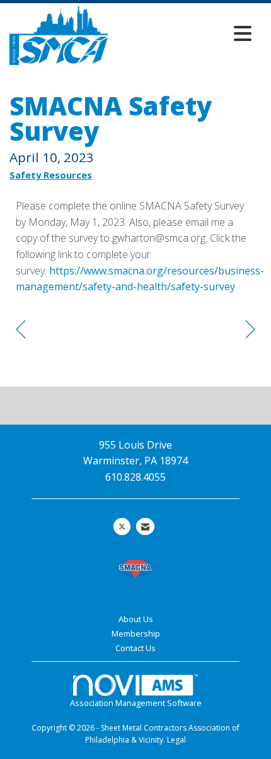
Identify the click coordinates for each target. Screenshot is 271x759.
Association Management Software (136, 703)
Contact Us (135, 648)
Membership (136, 633)
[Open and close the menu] (183, 33)
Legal (176, 739)
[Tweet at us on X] (121, 526)
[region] (250, 330)
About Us (135, 619)
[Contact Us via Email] (145, 526)
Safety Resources (50, 174)
